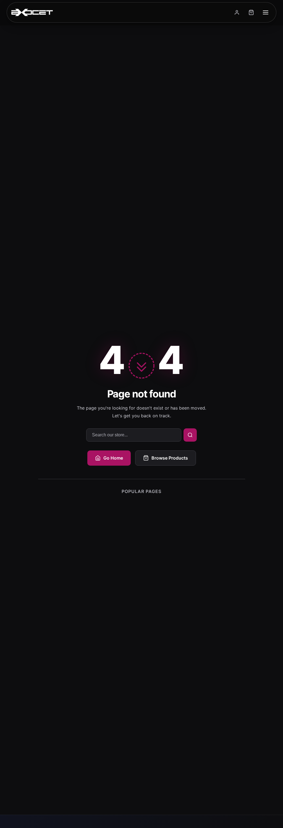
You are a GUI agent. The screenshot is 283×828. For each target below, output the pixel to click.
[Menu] (266, 12)
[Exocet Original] (32, 12)
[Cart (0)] (251, 12)
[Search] (190, 435)
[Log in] (237, 12)
